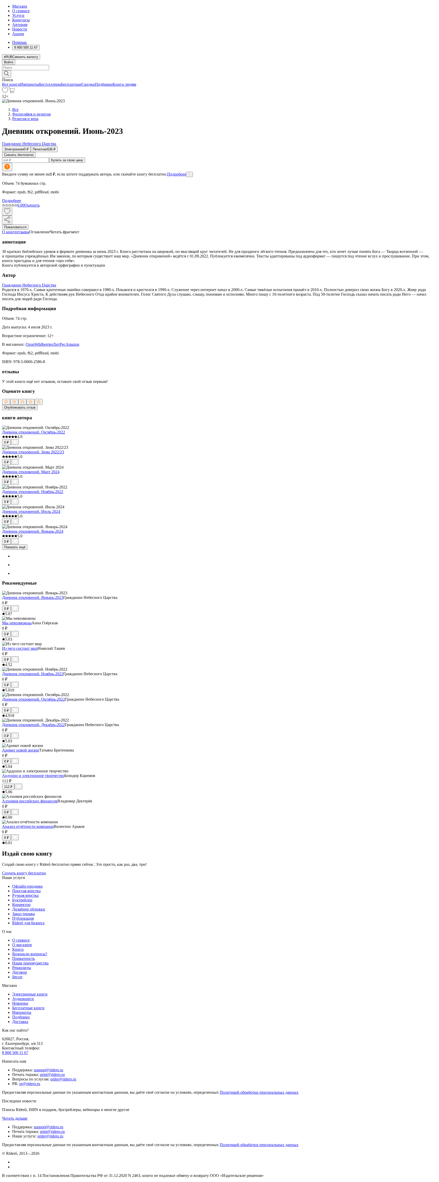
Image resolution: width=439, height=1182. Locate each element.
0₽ (6, 442)
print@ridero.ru (52, 1074)
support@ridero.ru (48, 1070)
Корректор (21, 904)
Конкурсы (21, 20)
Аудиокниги (23, 999)
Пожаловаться (15, 227)
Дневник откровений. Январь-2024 (32, 531)
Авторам (19, 24)
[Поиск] (6, 74)
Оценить (32, 205)
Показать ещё (14, 547)
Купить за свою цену (67, 160)
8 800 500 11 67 (15, 1052)
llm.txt (17, 977)
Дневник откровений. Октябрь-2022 (33, 432)
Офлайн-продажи (27, 886)
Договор (19, 972)
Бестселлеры (50, 84)
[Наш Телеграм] (14, 1167)
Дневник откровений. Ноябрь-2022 (32, 491)
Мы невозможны (17, 623)
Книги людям (124, 84)
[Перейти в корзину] (11, 92)
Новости (19, 29)
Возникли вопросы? (29, 954)
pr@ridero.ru (29, 1084)
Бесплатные (71, 84)
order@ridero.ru (63, 1079)
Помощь (19, 42)
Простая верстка (26, 891)
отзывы (22, 232)
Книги (18, 949)
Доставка (20, 1021)
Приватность (23, 958)
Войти (8, 62)
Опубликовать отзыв (20, 407)
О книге (9, 232)
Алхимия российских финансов (29, 801)
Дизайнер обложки (28, 909)
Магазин (19, 6)
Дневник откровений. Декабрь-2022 (33, 725)
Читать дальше (14, 1118)
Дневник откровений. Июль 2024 (31, 511)
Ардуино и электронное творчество (33, 775)
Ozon (30, 344)
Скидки (88, 84)
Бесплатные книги (28, 1008)
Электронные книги (30, 994)
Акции (18, 34)
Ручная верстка (25, 895)
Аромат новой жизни (20, 750)
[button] (219, 73)
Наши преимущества (30, 963)
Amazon (72, 344)
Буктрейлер (22, 900)
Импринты (29, 84)
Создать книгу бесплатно (24, 873)
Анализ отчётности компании (28, 826)
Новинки (20, 1003)
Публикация (23, 918)
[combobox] (219, 67)
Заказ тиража (23, 914)
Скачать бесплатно (19, 155)
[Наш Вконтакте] (15, 1162)
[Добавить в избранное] (7, 211)
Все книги (11, 84)
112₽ (8, 787)
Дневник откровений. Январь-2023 (32, 597)
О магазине (22, 945)
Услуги (18, 15)
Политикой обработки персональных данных (259, 1092)
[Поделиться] (7, 219)
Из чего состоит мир (20, 648)
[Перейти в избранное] (5, 92)
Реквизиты (21, 967)
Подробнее (176, 174)
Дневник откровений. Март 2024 (30, 472)
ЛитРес (59, 344)
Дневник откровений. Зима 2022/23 (33, 452)
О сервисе (21, 11)
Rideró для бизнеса (28, 923)
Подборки (104, 84)
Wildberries (44, 344)
